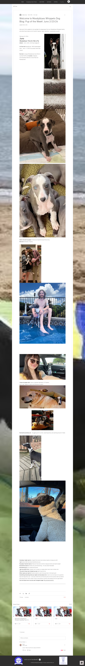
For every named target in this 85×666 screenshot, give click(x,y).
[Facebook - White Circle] (68, 1)
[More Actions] (65, 645)
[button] (70, 6)
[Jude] (43, 612)
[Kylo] (63, 612)
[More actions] (65, 15)
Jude (36, 618)
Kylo (56, 618)
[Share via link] (29, 593)
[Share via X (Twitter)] (23, 593)
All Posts (15, 6)
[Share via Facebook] (20, 593)
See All (70, 604)
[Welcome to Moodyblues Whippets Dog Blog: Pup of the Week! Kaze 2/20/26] (22, 612)
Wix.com (52, 662)
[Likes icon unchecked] (23, 650)
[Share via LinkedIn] (26, 593)
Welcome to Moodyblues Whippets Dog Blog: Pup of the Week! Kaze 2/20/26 (22, 619)
